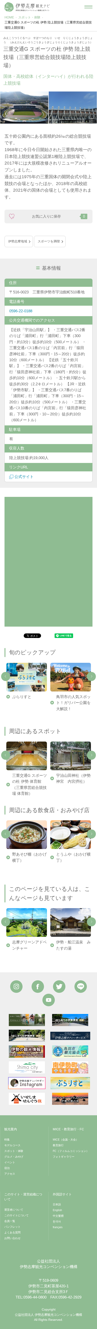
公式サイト (24, 477)
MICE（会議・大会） (66, 1139)
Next (91, 676)
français (57, 1227)
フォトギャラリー (63, 1156)
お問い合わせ (12, 1238)
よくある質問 (12, 1232)
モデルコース (12, 1145)
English (57, 1210)
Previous (5, 676)
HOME (9, 17)
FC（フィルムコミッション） (71, 1151)
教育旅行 (58, 1145)
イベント (9, 1162)
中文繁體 (58, 1215)
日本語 (57, 1204)
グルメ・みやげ (13, 1156)
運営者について (13, 1209)
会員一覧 (9, 1221)
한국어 (57, 1221)
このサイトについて (16, 1215)
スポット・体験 (29, 17)
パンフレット (12, 1226)
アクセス (9, 1173)
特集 (7, 1139)
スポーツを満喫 (49, 241)
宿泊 (7, 1168)
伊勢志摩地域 (17, 241)
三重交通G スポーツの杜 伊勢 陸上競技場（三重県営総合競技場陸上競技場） (48, 24)
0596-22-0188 (20, 311)
